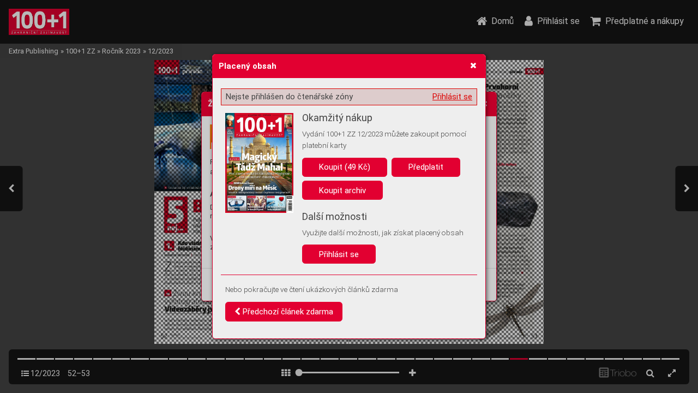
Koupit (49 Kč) (344, 167)
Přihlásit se (452, 97)
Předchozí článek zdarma (286, 312)
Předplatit (425, 167)
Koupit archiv (342, 190)
